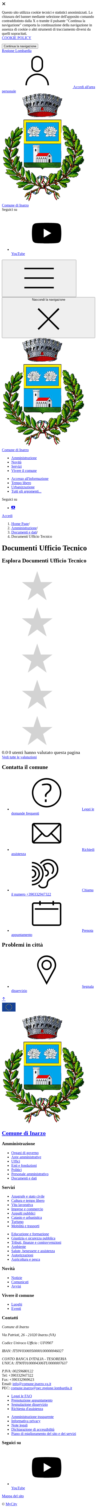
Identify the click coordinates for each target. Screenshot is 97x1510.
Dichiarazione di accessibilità (32, 1429)
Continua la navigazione (20, 46)
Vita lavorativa (22, 1205)
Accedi (7, 516)
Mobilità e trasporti (25, 1226)
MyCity (11, 1504)
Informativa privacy (25, 1421)
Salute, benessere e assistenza (33, 1251)
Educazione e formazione (30, 1234)
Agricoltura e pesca (25, 1259)
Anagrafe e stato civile (27, 1196)
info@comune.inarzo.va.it (31, 1384)
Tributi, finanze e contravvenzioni (36, 1242)
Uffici (15, 1161)
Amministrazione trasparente (32, 1417)
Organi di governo (25, 1153)
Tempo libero (21, 483)
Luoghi (16, 1304)
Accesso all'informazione (29, 479)
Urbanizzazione (23, 487)
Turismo (17, 1222)
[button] (24, 458)
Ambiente (18, 1247)
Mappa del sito (13, 1496)
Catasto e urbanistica (26, 1217)
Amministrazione (24, 528)
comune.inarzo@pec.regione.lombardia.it (41, 1388)
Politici (16, 1170)
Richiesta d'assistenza (27, 1409)
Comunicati (19, 1282)
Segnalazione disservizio (29, 1404)
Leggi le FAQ (21, 1396)
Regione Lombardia (17, 51)
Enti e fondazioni (24, 1165)
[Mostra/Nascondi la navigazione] (39, 278)
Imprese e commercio (27, 1209)
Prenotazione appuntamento (32, 1400)
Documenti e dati (24, 532)
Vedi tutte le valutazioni (19, 757)
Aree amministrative (26, 1157)
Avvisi (16, 1286)
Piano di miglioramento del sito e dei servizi (43, 1434)
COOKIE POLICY (16, 38)
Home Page (20, 524)
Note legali (19, 1425)
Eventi (16, 1309)
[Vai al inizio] (4, 999)
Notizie (16, 1278)
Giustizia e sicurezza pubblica (33, 1238)
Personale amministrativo (29, 1174)
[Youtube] (13, 508)
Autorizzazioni (22, 1255)
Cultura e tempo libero (27, 1201)
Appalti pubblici (23, 1213)
